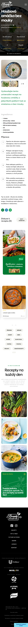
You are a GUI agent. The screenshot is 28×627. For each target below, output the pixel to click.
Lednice (14, 544)
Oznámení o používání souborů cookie (14, 615)
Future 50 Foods (14, 537)
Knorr (14, 540)
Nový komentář (21, 219)
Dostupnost (14, 624)
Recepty (14, 530)
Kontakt (14, 547)
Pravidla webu (14, 612)
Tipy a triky (14, 534)
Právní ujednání (14, 621)
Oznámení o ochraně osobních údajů (14, 618)
